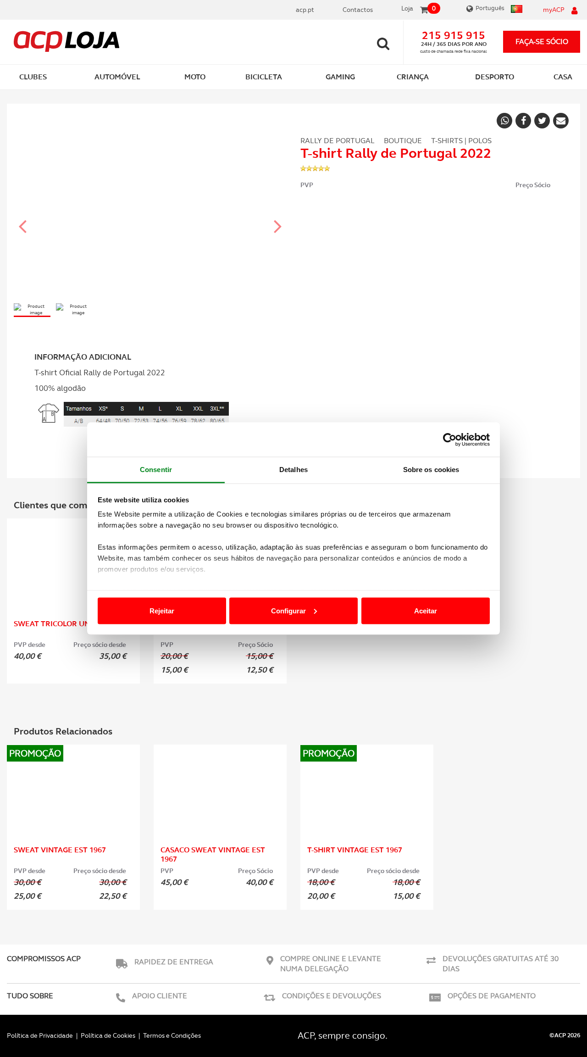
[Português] (515, 10)
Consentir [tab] (156, 469)
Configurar (288, 610)
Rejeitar (162, 610)
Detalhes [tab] (293, 469)
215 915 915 (453, 35)
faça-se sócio (541, 41)
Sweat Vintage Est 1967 (60, 850)
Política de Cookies (108, 1035)
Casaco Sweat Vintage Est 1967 (213, 854)
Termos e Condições (172, 1035)
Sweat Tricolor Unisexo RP (68, 624)
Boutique (403, 140)
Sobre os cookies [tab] (431, 469)
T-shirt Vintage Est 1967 (354, 850)
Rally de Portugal (337, 140)
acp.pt (305, 10)
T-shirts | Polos (461, 140)
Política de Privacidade (40, 1035)
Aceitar (425, 610)
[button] (23, 218)
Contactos (358, 10)
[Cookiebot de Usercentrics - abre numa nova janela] (450, 439)
